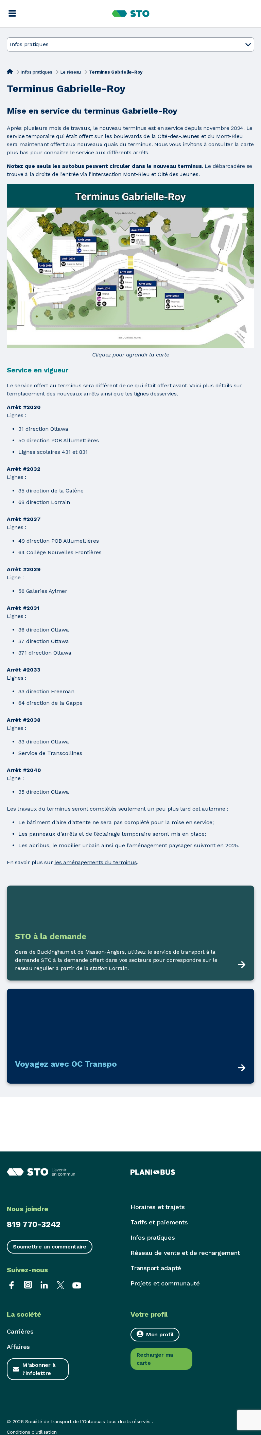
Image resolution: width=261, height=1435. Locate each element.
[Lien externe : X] (60, 1284)
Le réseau (70, 72)
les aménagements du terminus (95, 862)
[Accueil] (10, 72)
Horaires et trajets (157, 1206)
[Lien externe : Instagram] (28, 1284)
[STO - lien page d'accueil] (131, 13)
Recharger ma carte (155, 1359)
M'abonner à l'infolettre (38, 1369)
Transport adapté (155, 1268)
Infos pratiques (36, 72)
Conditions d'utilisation (32, 1432)
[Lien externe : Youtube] (77, 1284)
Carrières (20, 1331)
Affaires (18, 1346)
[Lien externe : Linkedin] (44, 1284)
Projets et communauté (165, 1283)
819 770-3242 (33, 1224)
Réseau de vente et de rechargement (185, 1252)
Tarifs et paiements (159, 1222)
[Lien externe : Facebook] (11, 1284)
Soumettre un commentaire (49, 1246)
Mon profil (160, 1334)
